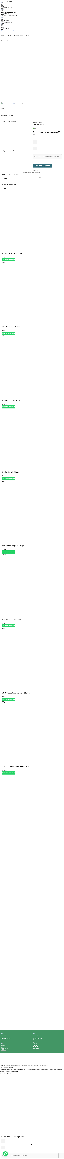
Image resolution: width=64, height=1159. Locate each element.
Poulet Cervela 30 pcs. (10, 472)
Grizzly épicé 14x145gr (11, 327)
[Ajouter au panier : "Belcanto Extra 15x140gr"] (4, 616)
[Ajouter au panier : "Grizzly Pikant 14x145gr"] (4, 324)
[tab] (32, 172)
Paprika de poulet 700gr (11, 400)
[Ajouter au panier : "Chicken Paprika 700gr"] (4, 397)
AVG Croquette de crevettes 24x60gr (16, 693)
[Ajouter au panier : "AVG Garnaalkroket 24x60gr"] (4, 690)
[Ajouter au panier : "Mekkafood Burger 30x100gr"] (4, 543)
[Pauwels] (32, 904)
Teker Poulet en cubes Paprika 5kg (15, 766)
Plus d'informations (5, 1073)
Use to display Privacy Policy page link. (48, 156)
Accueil (35, 122)
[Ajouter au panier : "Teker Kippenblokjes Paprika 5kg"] (4, 763)
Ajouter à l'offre (42, 166)
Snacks (40, 122)
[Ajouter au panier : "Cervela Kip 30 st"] (4, 469)
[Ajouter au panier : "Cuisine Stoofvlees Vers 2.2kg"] (4, 250)
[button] (5, 1153)
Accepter (14, 1073)
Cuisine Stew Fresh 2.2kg (12, 253)
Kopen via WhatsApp (9, 259)
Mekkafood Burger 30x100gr (13, 546)
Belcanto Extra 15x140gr (11, 619)
